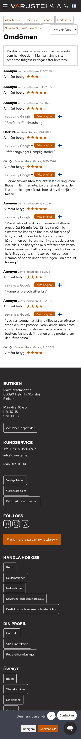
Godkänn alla (48, 729)
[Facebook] (7, 524)
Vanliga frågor (15, 480)
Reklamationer (15, 578)
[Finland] (75, 6)
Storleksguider (15, 689)
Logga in (11, 633)
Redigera (29, 729)
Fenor (47, 20)
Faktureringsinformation (21, 501)
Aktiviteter (12, 20)
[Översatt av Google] (17, 116)
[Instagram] (16, 524)
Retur (10, 567)
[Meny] (5, 6)
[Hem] (30, 6)
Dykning (31, 20)
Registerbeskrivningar (20, 654)
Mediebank (13, 700)
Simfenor (64, 20)
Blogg (10, 679)
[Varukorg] (66, 6)
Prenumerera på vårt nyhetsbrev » (32, 539)
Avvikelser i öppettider (20, 428)
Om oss (11, 710)
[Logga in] (59, 6)
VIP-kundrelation (17, 644)
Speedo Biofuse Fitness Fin (23, 28)
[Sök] (52, 6)
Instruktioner (14, 588)
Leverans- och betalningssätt (25, 599)
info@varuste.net (15, 455)
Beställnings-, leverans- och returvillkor (31, 609)
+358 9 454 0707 (22, 449)
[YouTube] (25, 524)
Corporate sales (16, 491)
